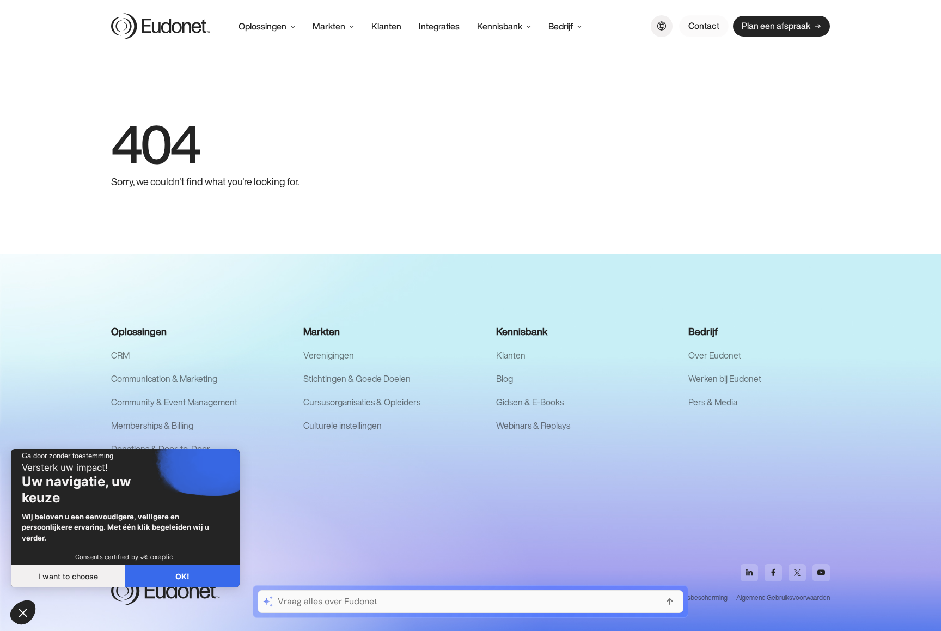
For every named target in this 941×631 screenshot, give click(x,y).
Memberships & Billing (152, 425)
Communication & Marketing (164, 378)
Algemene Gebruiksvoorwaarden (783, 597)
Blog (504, 378)
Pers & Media (712, 402)
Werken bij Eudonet (724, 378)
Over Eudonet (714, 355)
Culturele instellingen (342, 425)
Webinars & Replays (533, 425)
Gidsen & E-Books (530, 402)
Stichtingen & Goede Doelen (357, 378)
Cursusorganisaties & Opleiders (361, 402)
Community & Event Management (174, 402)
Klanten (511, 355)
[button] (23, 612)
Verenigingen (328, 355)
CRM (120, 355)
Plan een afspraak (776, 25)
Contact (703, 25)
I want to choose (68, 576)
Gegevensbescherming (694, 597)
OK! (182, 576)
